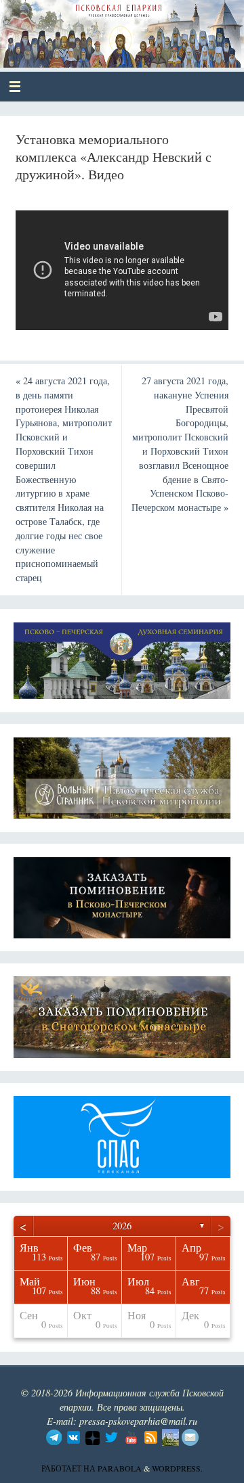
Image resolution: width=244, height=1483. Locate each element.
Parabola (120, 1468)
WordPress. (177, 1468)
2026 (122, 1225)
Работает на (69, 1468)
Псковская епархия (109, 28)
